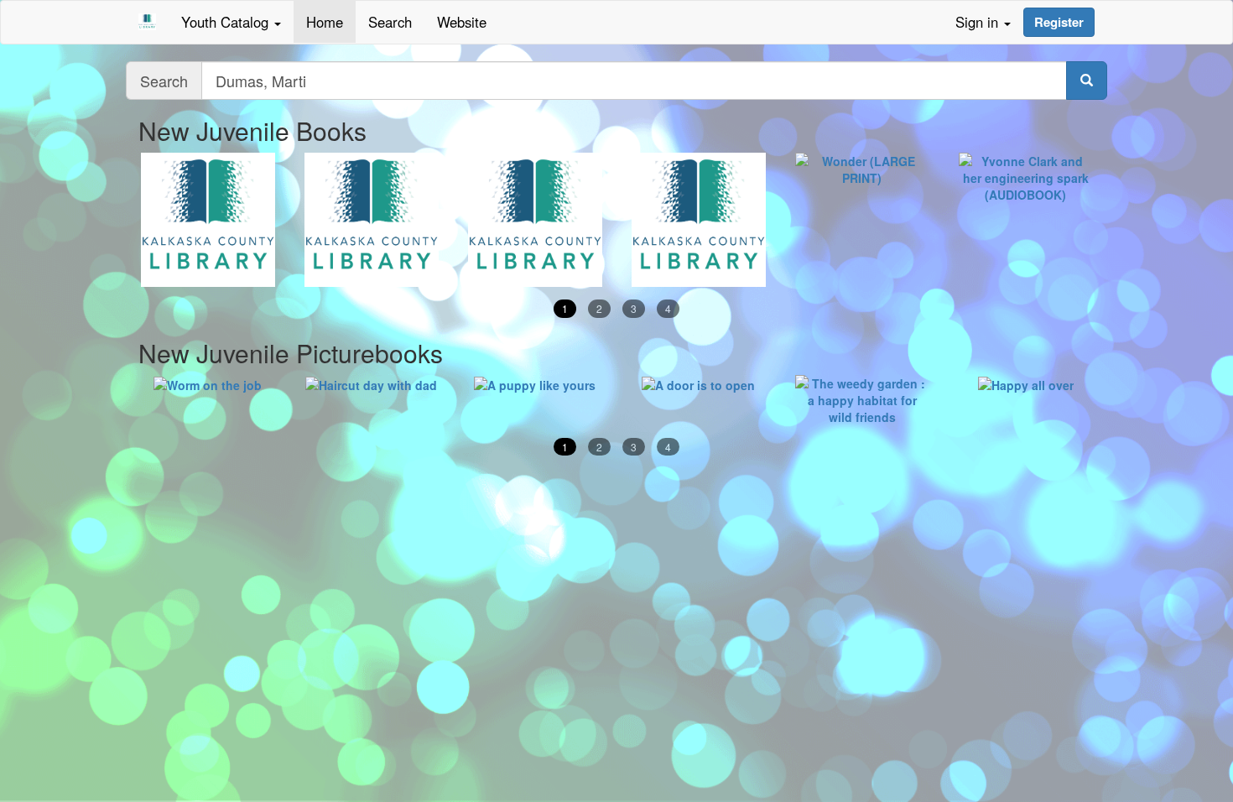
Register (1059, 22)
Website (461, 22)
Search (390, 22)
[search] (1086, 80)
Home (324, 22)
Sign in (978, 22)
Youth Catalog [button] (227, 22)
